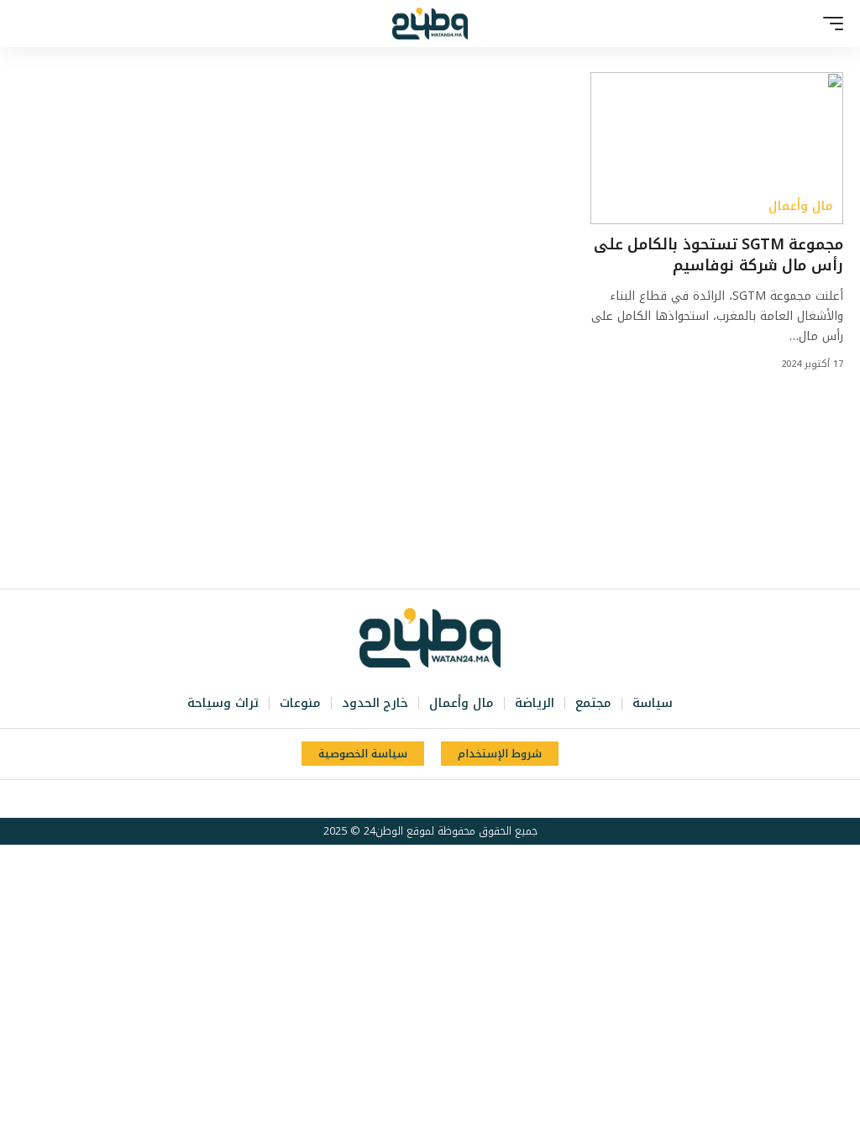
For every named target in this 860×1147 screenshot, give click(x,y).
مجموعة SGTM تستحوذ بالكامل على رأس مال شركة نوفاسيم (718, 255)
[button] (829, 23)
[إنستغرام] (419, 799)
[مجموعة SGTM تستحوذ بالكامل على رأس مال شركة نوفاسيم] (716, 148)
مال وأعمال (800, 206)
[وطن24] (430, 23)
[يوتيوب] (437, 799)
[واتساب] (400, 799)
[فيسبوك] (474, 799)
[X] (456, 799)
